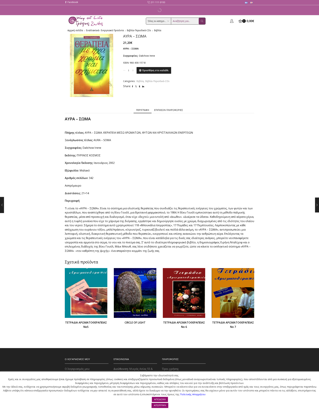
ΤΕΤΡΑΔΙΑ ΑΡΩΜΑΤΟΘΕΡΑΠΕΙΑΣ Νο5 (86, 325)
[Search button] (202, 21)
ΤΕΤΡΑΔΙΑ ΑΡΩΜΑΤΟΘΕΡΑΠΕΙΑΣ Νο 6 (184, 325)
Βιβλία (157, 30)
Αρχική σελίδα (75, 30)
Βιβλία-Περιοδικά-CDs (139, 30)
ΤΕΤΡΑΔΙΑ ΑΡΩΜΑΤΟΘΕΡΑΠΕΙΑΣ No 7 (233, 325)
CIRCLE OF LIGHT (135, 322)
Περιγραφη (142, 110)
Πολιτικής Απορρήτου (193, 394)
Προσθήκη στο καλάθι (155, 70)
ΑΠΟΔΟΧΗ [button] (160, 399)
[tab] (143, 110)
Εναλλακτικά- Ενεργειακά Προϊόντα (105, 30)
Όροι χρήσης (170, 369)
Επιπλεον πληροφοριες (168, 110)
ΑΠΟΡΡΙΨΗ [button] (160, 405)
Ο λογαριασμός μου (77, 369)
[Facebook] (71, 2)
